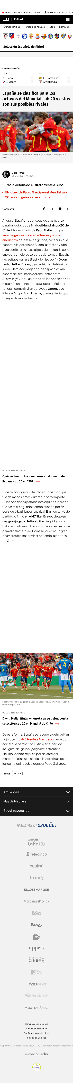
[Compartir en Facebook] (68, 209)
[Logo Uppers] (36, 948)
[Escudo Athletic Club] (5, 36)
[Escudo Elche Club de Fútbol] (31, 36)
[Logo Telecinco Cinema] (36, 960)
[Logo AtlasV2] (37, 984)
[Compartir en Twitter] (52, 209)
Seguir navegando (16, 810)
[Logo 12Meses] (36, 972)
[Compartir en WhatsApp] (45, 209)
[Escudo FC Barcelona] (44, 36)
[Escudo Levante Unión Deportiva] (57, 36)
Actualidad (11, 792)
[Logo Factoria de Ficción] (36, 901)
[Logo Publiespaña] (36, 996)
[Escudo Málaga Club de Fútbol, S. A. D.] (63, 36)
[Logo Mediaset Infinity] (36, 842)
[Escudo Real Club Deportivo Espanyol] (37, 36)
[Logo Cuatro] (36, 866)
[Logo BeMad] (36, 937)
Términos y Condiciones (36, 1024)
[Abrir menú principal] (68, 19)
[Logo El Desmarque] (36, 890)
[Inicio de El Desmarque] (6, 19)
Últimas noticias (11, 27)
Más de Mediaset (15, 801)
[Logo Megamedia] (38, 1054)
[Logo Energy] (36, 925)
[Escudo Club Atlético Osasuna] (70, 36)
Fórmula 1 (64, 27)
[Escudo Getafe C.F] (50, 36)
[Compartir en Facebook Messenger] (60, 209)
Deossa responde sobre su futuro (22, 12)
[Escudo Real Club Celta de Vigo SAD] (18, 36)
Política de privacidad (36, 1028)
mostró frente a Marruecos (35, 739)
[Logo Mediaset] (36, 827)
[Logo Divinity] (36, 878)
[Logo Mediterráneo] (36, 1007)
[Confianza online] (36, 1070)
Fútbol (18, 19)
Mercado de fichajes (34, 27)
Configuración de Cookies (36, 1033)
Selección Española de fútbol (23, 47)
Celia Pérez (18, 172)
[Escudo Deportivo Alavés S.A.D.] (25, 36)
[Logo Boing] (36, 913)
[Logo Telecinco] (36, 854)
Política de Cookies (36, 1037)
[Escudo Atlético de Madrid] (12, 36)
